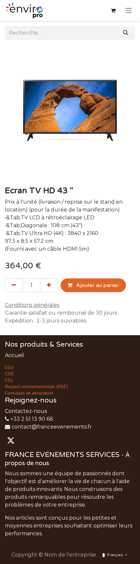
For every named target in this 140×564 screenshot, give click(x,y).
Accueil (14, 355)
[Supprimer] (14, 285)
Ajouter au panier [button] (97, 285)
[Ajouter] (49, 285)
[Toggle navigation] (128, 10)
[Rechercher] (125, 33)
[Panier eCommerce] (112, 10)
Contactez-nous (26, 411)
